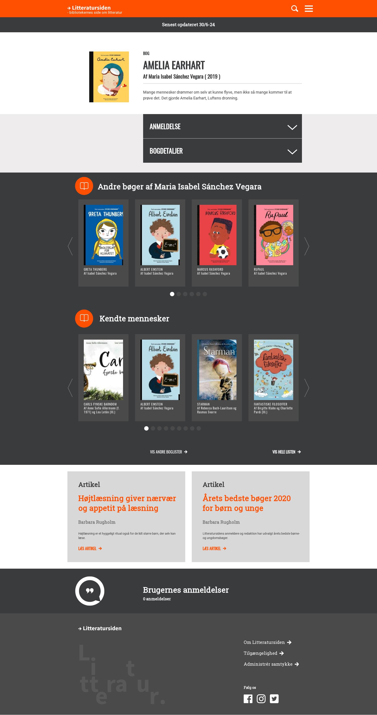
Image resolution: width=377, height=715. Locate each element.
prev (70, 246)
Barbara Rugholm (96, 522)
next (307, 246)
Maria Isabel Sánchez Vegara (176, 76)
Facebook (248, 698)
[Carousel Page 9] (199, 428)
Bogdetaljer (166, 151)
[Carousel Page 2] (179, 294)
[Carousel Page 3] (185, 294)
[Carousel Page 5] (198, 294)
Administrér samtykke (268, 664)
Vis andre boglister (166, 452)
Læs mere (98, 277)
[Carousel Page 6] (205, 294)
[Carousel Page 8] (192, 428)
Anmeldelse (165, 126)
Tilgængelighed (260, 653)
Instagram (261, 698)
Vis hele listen (283, 452)
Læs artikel (87, 548)
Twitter (274, 698)
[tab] (222, 126)
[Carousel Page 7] (185, 428)
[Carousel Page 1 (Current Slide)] (172, 294)
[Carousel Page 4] (192, 294)
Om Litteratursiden (264, 642)
